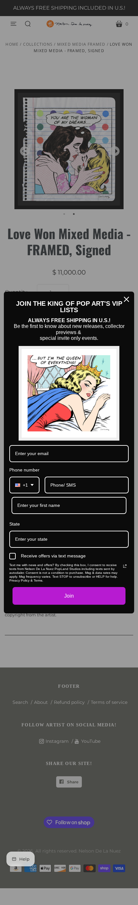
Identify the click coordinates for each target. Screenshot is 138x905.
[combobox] (24, 485)
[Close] (126, 299)
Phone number (24, 469)
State (14, 524)
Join (69, 596)
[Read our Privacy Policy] (125, 566)
